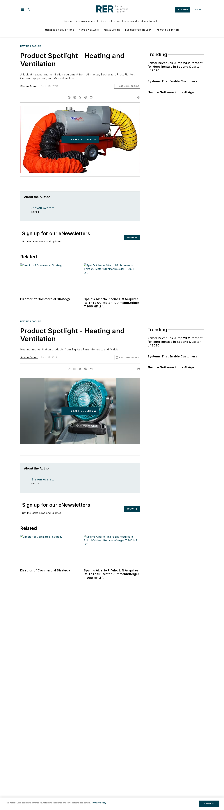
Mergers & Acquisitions (59, 30)
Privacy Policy (99, 803)
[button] (22, 9)
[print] (138, 97)
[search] (28, 9)
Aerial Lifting (112, 30)
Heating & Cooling (30, 46)
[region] (112, 804)
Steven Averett (29, 86)
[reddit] (85, 97)
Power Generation (167, 30)
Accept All (209, 804)
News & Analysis (89, 30)
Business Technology (138, 30)
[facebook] (69, 97)
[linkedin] (74, 97)
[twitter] (80, 97)
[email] (91, 97)
